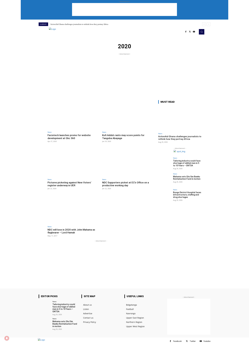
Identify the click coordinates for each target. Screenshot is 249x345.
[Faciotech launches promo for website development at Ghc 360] (73, 115)
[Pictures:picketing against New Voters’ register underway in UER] (73, 162)
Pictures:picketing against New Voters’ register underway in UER (69, 184)
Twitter (193, 341)
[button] (201, 32)
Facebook (177, 341)
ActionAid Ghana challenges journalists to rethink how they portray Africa (79, 24)
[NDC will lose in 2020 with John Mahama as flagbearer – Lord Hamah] (73, 209)
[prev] (204, 24)
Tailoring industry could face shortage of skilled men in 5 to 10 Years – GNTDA (186, 163)
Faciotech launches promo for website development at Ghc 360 (69, 136)
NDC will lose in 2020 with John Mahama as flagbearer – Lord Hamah (71, 231)
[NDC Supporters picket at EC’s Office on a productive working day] (128, 162)
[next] (208, 24)
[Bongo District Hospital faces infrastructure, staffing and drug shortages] (164, 195)
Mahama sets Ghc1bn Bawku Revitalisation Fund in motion (186, 177)
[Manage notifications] (6, 338)
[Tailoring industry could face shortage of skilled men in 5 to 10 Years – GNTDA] (164, 163)
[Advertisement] (124, 9)
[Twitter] (190, 32)
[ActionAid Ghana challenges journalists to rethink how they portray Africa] (179, 118)
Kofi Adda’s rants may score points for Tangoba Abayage (123, 136)
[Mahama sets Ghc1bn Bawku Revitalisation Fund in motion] (164, 179)
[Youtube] (194, 32)
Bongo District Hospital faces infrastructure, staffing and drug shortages (187, 194)
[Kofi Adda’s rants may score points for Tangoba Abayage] (128, 115)
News (50, 132)
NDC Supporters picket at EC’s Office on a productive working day (125, 184)
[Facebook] (170, 341)
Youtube (206, 341)
